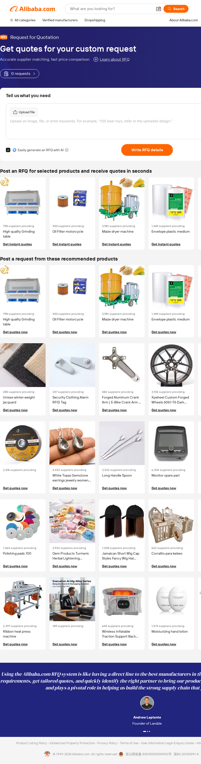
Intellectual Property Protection (72, 743)
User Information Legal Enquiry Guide (167, 743)
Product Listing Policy (32, 743)
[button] (159, 9)
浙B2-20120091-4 (186, 754)
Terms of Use (129, 743)
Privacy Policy (107, 743)
